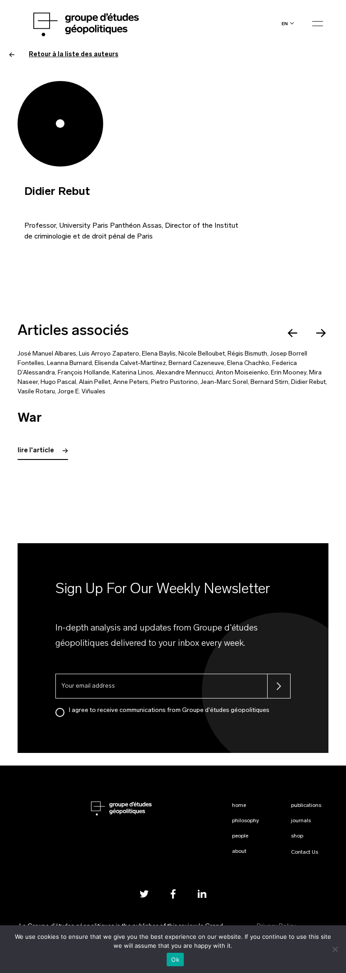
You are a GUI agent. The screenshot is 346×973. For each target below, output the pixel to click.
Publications (306, 805)
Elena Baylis (159, 354)
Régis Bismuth (247, 354)
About (239, 851)
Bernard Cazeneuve (196, 363)
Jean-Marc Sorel (224, 382)
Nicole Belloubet (201, 354)
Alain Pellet (94, 382)
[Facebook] (173, 894)
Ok (175, 959)
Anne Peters (130, 382)
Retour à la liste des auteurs (73, 54)
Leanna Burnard (69, 363)
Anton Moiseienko (242, 372)
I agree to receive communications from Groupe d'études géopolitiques (169, 710)
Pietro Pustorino (174, 382)
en (285, 23)
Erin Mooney (288, 372)
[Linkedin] (201, 894)
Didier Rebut (308, 382)
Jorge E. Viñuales (81, 391)
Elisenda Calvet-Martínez (130, 363)
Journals (301, 821)
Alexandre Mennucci (184, 372)
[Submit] (279, 686)
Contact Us (304, 852)
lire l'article (36, 450)
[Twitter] (144, 894)
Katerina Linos (132, 372)
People (240, 836)
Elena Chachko (248, 363)
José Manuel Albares (47, 354)
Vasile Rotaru (36, 391)
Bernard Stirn (269, 382)
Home (239, 805)
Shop (297, 836)
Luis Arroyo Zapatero (109, 354)
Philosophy (245, 821)
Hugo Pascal (58, 382)
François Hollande (83, 372)
